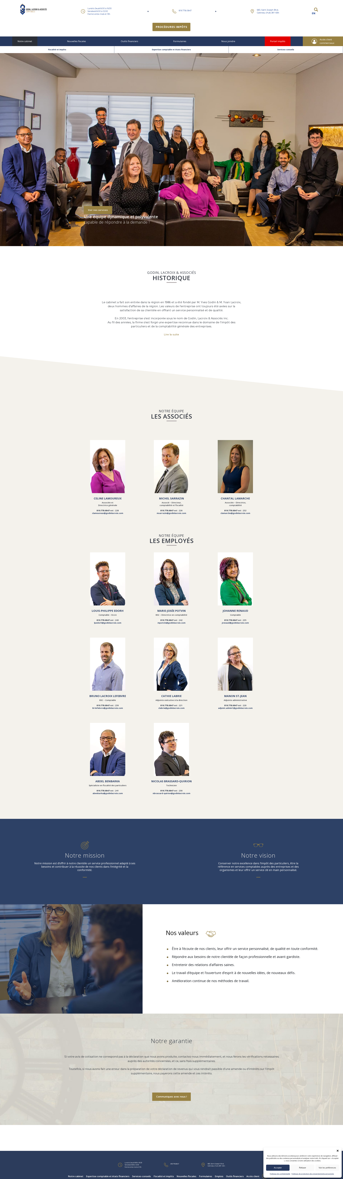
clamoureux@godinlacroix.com (107, 513)
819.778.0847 (185, 10)
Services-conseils (285, 49)
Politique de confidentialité (280, 1174)
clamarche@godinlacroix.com (235, 513)
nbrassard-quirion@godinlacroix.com (171, 793)
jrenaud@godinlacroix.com (235, 622)
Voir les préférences (327, 1168)
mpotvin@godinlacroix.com (171, 622)
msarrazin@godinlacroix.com (171, 513)
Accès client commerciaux (327, 41)
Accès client (252, 1176)
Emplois (219, 1176)
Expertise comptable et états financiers (171, 49)
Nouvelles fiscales (76, 41)
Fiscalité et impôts (57, 49)
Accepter (278, 1168)
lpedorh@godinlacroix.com (107, 622)
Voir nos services (98, 210)
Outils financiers (129, 41)
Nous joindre (228, 41)
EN (313, 13)
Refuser (302, 1168)
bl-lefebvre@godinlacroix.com (107, 708)
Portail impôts (277, 41)
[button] (337, 1150)
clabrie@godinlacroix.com (171, 708)
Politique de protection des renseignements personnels (313, 1174)
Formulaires (179, 41)
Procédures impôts (171, 27)
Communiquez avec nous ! (171, 1096)
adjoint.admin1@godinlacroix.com (235, 708)
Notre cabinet (25, 41)
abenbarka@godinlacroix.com (108, 793)
